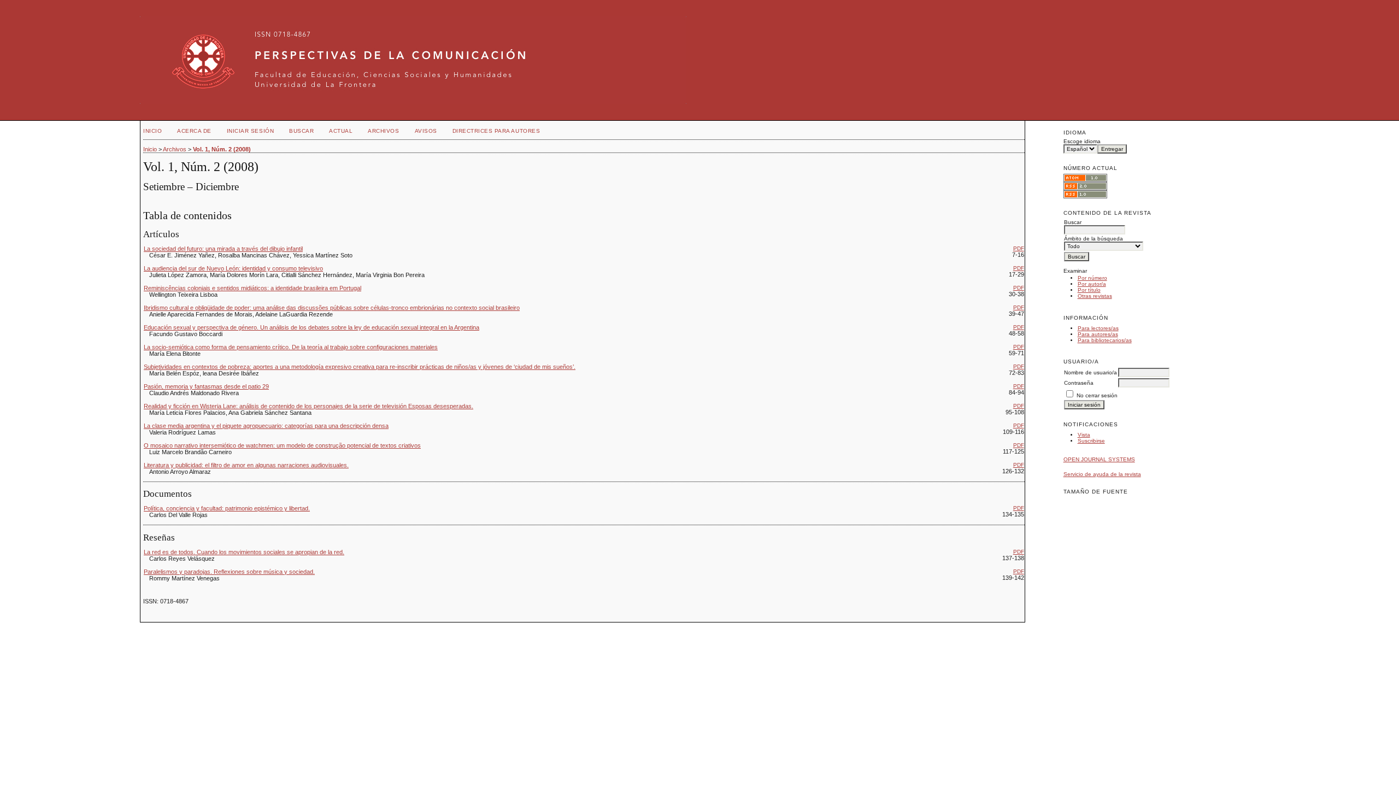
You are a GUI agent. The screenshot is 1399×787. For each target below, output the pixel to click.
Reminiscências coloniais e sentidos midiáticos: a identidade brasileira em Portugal (252, 288)
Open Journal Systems (1099, 459)
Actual (340, 131)
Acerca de (194, 131)
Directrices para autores (496, 131)
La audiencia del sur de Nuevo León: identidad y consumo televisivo (233, 268)
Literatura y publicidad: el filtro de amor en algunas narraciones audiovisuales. (246, 465)
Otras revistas (1095, 296)
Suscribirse (1091, 441)
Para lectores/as (1098, 328)
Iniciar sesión (250, 131)
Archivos (383, 131)
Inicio (152, 131)
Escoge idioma (1082, 141)
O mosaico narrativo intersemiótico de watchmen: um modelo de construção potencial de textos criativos (282, 445)
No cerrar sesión (1097, 395)
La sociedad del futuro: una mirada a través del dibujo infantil (223, 248)
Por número (1092, 278)
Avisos (426, 131)
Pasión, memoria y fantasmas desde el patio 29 (206, 386)
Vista (1084, 435)
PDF (1018, 248)
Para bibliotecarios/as (1105, 340)
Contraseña (1079, 383)
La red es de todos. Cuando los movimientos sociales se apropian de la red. (244, 552)
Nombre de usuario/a (1090, 372)
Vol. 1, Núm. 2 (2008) (222, 149)
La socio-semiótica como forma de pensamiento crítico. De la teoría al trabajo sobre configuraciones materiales (291, 347)
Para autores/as (1098, 334)
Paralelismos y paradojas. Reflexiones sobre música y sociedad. (229, 571)
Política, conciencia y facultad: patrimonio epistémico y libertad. (227, 508)
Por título (1089, 290)
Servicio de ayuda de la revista (1102, 474)
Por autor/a (1092, 284)
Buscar (301, 131)
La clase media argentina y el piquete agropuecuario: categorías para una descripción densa (266, 425)
